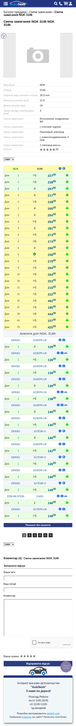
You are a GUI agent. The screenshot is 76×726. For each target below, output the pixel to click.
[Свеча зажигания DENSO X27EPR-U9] (63, 508)
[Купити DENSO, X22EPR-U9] (67, 359)
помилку (26, 716)
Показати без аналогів (38, 525)
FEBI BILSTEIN (15, 496)
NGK (15, 168)
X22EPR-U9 (39, 353)
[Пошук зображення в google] (63, 168)
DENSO (15, 340)
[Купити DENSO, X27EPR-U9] (67, 515)
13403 (39, 496)
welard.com (53, 713)
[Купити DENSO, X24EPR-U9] (67, 346)
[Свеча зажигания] (63, 339)
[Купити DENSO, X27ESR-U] (67, 437)
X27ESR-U (40, 431)
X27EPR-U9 (39, 509)
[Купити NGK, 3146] (67, 174)
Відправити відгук (38, 663)
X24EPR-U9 (39, 340)
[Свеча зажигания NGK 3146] (38, 55)
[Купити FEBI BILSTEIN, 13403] (67, 502)
